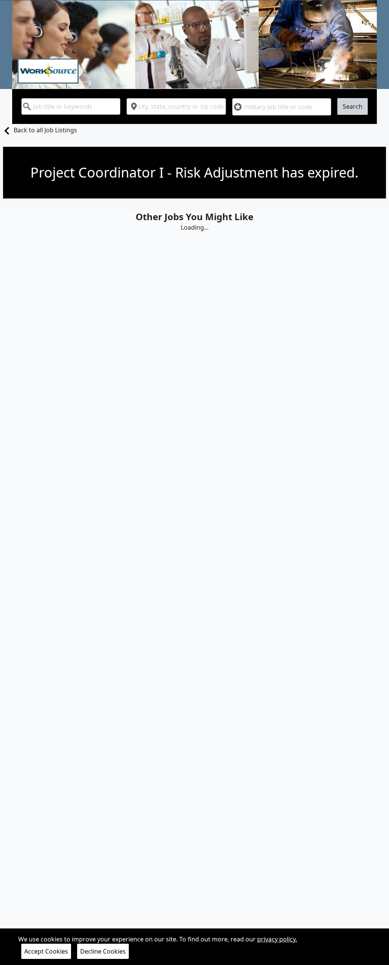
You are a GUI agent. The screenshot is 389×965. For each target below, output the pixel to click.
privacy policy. (277, 939)
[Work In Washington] (194, 44)
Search (352, 106)
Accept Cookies (46, 951)
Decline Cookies (103, 951)
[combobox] (70, 106)
